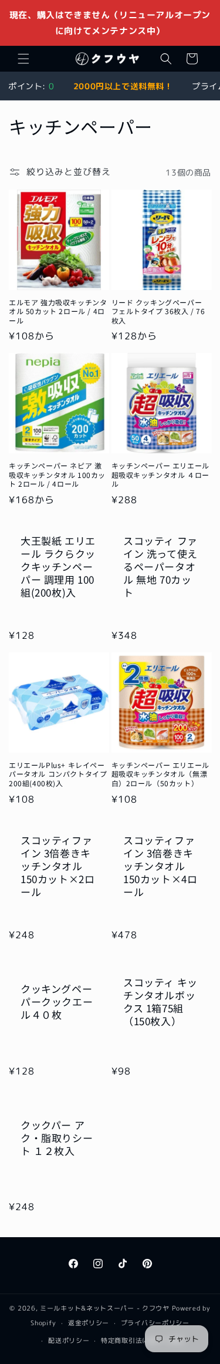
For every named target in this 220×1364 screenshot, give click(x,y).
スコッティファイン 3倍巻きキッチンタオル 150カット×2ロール (57, 866)
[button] (23, 59)
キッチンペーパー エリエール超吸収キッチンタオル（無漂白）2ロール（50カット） (160, 774)
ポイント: (31, 86)
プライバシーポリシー (155, 1323)
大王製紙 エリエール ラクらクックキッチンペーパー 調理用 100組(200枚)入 (58, 566)
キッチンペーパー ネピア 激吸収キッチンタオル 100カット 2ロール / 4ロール (57, 475)
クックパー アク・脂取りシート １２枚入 (57, 1138)
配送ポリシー (68, 1340)
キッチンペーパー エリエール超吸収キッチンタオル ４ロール (160, 475)
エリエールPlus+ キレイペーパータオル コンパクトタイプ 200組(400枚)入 (58, 774)
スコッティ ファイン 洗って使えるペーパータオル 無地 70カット (160, 566)
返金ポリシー (88, 1323)
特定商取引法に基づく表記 (142, 1340)
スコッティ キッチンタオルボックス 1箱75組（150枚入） (160, 1002)
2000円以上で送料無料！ (123, 86)
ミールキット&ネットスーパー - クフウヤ (105, 1308)
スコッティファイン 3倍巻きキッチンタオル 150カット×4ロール (160, 866)
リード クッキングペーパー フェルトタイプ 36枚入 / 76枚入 (158, 311)
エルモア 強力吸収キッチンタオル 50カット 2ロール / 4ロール (58, 311)
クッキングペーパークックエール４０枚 (57, 1001)
